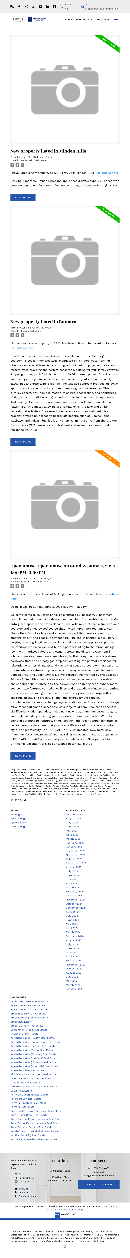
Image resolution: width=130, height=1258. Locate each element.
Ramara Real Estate (31, 331)
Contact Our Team (99, 1184)
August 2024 (74, 911)
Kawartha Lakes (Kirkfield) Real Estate (33, 1058)
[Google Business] (54, 6)
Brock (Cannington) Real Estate (46, 772)
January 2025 (74, 895)
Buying (101, 19)
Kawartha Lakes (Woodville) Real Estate (87, 781)
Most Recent (73, 814)
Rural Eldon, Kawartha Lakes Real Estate (60, 791)
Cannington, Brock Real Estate (28, 1029)
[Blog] (12, 6)
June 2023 (72, 948)
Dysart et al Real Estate (32, 775)
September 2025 (76, 863)
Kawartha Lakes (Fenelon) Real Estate (92, 778)
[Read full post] (65, 91)
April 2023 (72, 956)
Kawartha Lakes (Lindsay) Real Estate (52, 781)
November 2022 (75, 964)
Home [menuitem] (68, 19)
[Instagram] (26, 6)
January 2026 (74, 846)
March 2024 (73, 932)
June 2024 (72, 919)
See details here (106, 172)
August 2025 (73, 867)
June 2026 (72, 826)
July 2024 (72, 915)
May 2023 (72, 952)
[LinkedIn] (47, 6)
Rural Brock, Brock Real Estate (99, 789)
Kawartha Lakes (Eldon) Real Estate (59, 778)
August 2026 (73, 818)
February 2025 (75, 891)
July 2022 (72, 976)
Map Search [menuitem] (84, 19)
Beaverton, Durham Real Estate (91, 770)
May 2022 (72, 980)
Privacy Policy (110, 1206)
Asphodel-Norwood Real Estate (36, 770)
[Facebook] (19, 6)
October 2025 (74, 859)
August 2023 (73, 940)
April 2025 (72, 883)
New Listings (18, 818)
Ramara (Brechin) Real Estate (28, 1102)
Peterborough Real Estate (92, 786)
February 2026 (75, 842)
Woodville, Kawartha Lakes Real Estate (83, 794)
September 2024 (76, 907)
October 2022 (74, 968)
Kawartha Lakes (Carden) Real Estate (26, 778)
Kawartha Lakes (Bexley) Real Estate (60, 775)
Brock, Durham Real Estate (89, 772)
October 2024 (74, 903)
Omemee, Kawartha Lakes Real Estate (33, 1086)
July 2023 (72, 944)
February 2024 (75, 936)
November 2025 (75, 855)
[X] (33, 6)
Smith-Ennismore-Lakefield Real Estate (34, 1131)
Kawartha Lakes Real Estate (35, 581)
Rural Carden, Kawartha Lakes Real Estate (36, 1119)
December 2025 (75, 850)
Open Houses (18, 822)
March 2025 (73, 887)
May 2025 (72, 879)
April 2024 (72, 928)
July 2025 (72, 871)
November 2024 (75, 899)
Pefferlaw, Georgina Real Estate (66, 786)
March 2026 (73, 838)
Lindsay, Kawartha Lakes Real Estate (71, 783)
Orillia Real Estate (44, 786)
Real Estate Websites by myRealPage (65, 1209)
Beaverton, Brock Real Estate (63, 770)
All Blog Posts (18, 814)
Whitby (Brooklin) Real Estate (53, 794)
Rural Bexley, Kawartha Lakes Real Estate (66, 789)
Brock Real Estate (69, 772)
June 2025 (72, 875)
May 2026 (72, 830)
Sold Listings (18, 826)
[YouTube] (40, 6)
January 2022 (74, 988)
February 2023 (75, 960)
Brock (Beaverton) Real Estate (28, 1013)
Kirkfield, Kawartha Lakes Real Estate (38, 783)
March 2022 (73, 984)
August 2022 (73, 972)
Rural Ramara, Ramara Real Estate (94, 791)
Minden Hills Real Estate (33, 160)
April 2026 (72, 834)
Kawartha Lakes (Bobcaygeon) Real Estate (95, 775)
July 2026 (72, 822)
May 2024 (72, 924)
